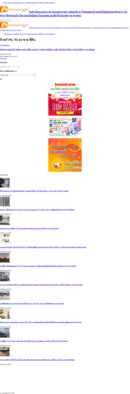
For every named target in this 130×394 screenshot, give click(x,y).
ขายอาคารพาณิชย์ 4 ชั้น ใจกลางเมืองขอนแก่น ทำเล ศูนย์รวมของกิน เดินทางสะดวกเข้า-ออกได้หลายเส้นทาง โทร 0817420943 (41, 285)
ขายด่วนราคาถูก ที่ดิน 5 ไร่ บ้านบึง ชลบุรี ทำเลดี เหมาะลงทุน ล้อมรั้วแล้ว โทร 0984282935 (29, 228)
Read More (3, 58)
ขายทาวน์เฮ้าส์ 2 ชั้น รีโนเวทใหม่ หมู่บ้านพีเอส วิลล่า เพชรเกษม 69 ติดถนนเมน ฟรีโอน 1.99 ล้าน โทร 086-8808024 (37, 360)
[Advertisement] (57, 379)
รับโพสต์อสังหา (5, 45)
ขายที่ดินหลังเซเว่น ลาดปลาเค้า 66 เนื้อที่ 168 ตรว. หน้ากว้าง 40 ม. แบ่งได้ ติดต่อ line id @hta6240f (32, 303)
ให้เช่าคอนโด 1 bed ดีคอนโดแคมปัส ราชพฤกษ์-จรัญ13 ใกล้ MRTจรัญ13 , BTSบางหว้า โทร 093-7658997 (34, 191)
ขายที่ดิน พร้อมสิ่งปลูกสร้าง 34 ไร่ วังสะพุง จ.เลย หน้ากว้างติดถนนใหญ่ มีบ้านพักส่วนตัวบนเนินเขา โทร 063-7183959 (38, 266)
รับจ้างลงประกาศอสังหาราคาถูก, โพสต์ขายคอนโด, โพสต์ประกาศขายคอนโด (29, 3)
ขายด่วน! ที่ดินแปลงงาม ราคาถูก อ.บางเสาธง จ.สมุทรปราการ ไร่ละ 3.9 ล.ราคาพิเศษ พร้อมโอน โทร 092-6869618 (37, 210)
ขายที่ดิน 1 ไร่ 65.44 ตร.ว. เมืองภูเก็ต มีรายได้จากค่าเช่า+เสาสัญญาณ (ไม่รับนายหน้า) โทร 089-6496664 (34, 341)
